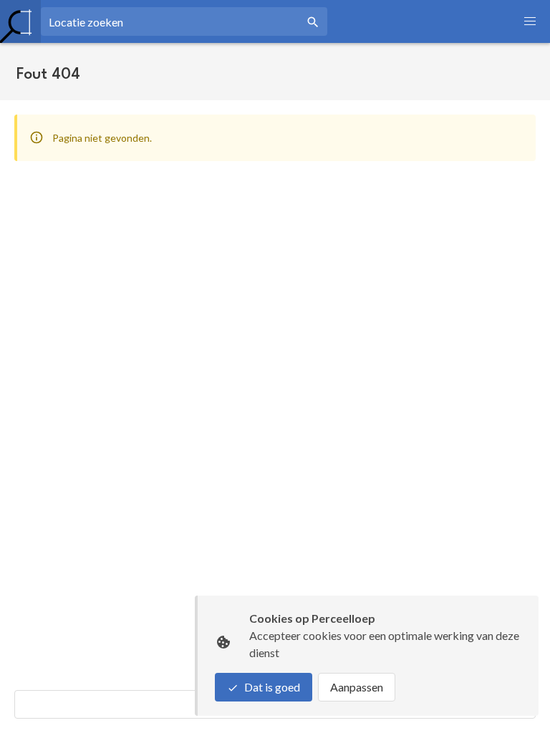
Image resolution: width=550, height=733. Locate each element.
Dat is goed (272, 687)
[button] (530, 21)
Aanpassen (356, 687)
